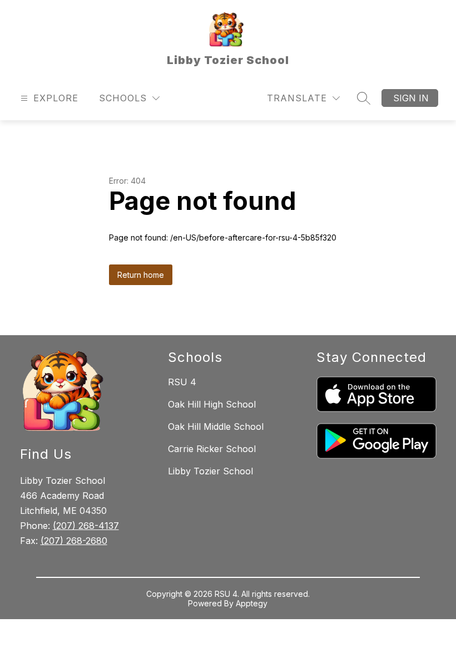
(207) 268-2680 (74, 540)
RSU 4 (182, 382)
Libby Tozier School (210, 471)
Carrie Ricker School (212, 448)
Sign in (411, 98)
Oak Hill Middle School (216, 426)
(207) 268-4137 (86, 525)
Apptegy (251, 603)
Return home (140, 275)
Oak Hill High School (212, 404)
